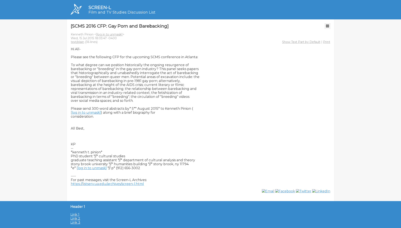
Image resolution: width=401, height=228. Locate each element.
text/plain (77, 42)
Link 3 (75, 222)
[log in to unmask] (109, 34)
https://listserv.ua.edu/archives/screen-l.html (107, 184)
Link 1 (74, 215)
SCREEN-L (100, 7)
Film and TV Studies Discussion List (122, 12)
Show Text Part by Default (301, 42)
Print (326, 42)
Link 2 (75, 218)
